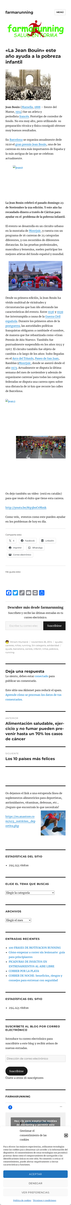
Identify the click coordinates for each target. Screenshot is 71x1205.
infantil (37, 649)
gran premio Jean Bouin (30, 144)
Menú (60, 12)
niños (18, 645)
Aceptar (35, 1174)
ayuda (8, 649)
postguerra (12, 325)
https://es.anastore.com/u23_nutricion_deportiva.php (20, 821)
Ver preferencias (35, 1192)
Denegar (35, 1183)
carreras (9, 645)
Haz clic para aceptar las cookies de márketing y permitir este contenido (35, 1124)
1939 (60, 311)
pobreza (53, 649)
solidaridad (53, 645)
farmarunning (19, 12)
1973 (14, 367)
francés (24, 116)
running (26, 645)
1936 (51, 311)
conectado (41, 676)
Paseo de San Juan (47, 358)
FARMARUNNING (17, 1096)
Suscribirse (54, 625)
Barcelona (16, 139)
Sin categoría (39, 645)
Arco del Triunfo (23, 358)
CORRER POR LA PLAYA (24, 971)
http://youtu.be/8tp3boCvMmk (25, 507)
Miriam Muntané (19, 642)
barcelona (18, 649)
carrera (29, 649)
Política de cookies (22, 1200)
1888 (37, 107)
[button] (66, 1135)
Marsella (27, 107)
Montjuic (35, 230)
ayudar (59, 642)
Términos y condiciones (44, 1200)
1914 (18, 111)
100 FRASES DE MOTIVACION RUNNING (35, 947)
